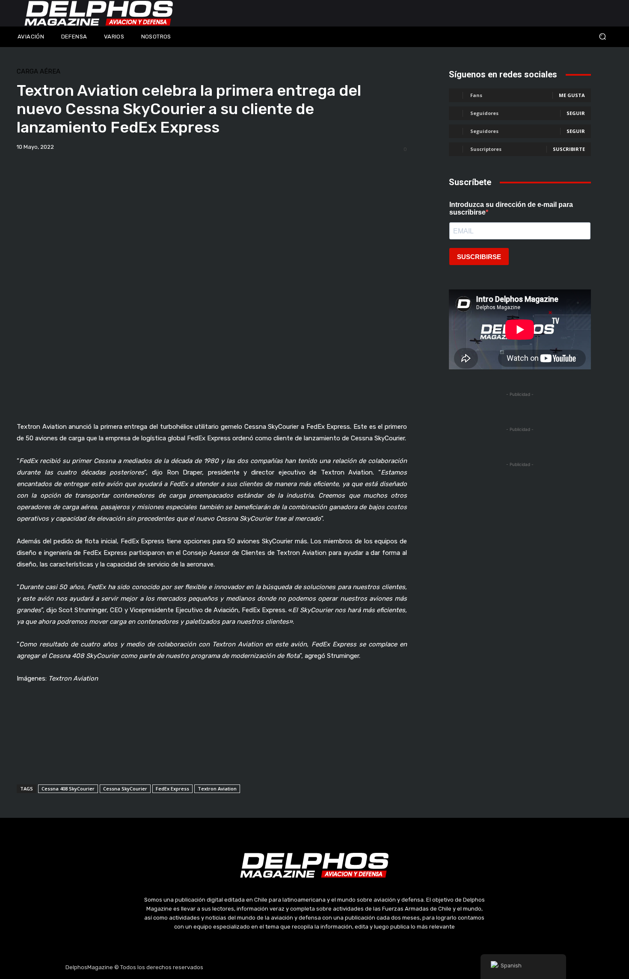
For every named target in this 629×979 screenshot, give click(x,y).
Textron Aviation (217, 788)
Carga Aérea (38, 71)
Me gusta (572, 95)
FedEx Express (172, 788)
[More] (338, 169)
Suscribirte (569, 149)
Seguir (576, 113)
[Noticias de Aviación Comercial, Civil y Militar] (99, 13)
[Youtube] (335, 967)
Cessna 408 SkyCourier (68, 788)
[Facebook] (274, 967)
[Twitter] (314, 967)
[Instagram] (294, 967)
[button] (545, 37)
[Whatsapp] (355, 967)
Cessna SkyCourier (125, 788)
